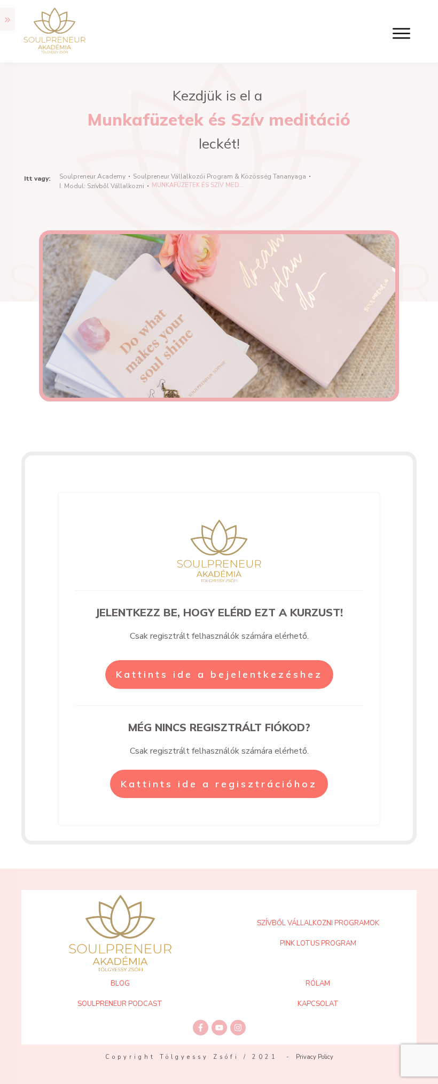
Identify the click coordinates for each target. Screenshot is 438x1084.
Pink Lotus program (318, 943)
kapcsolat (318, 1004)
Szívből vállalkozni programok (318, 923)
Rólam (318, 983)
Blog (120, 983)
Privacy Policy (314, 1057)
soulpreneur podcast (119, 1004)
